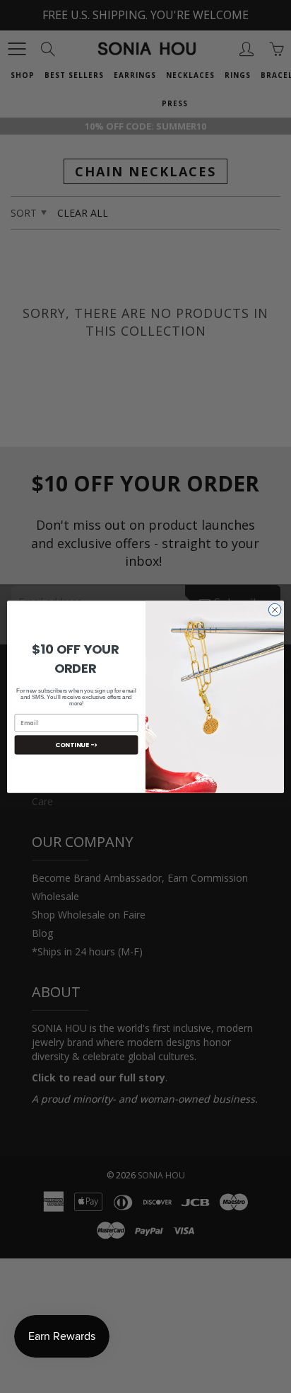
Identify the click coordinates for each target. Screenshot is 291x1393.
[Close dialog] (274, 609)
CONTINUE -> (76, 744)
